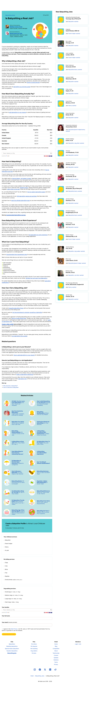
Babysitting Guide (10, 15)
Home (56, 644)
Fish (6, 572)
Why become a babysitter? (10, 385)
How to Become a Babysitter (17, 472)
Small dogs (12, 592)
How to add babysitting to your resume (24, 355)
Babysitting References (43, 492)
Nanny (6, 547)
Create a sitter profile (7, 324)
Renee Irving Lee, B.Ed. (16, 33)
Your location (5, 607)
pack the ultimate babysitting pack (20, 200)
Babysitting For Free (43, 512)
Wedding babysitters (12, 646)
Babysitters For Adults (18, 423)
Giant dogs (12, 602)
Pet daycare (34, 646)
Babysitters (12, 644)
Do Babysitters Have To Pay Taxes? (43, 443)
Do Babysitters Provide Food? (18, 502)
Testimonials (56, 653)
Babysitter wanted (73, 21)
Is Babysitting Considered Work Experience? (42, 453)
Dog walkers (34, 650)
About (56, 650)
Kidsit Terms (14, 629)
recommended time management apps (16, 254)
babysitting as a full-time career (21, 86)
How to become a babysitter (11, 387)
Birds (6, 569)
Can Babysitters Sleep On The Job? (18, 492)
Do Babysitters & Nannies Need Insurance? (18, 462)
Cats (6, 566)
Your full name (6, 616)
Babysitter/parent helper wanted (77, 263)
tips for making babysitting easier (36, 192)
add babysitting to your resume (17, 112)
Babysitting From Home (43, 502)
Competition (56, 648)
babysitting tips (22, 378)
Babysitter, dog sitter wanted (76, 143)
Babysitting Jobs (39, 676)
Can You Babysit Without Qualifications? (43, 462)
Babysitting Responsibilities (18, 433)
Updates (56, 657)
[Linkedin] (50, 669)
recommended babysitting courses (16, 215)
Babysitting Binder (18, 482)
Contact (56, 655)
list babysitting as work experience (38, 234)
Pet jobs (34, 653)
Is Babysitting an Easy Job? (18, 443)
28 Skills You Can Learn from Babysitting (36, 278)
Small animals (13, 579)
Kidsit (32, 676)
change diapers (16, 178)
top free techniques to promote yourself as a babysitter (27, 312)
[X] (45, 669)
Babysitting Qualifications (43, 413)
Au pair (7, 550)
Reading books (24, 187)
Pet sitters (34, 644)
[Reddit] (55, 669)
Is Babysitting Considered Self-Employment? (43, 433)
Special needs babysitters (12, 648)
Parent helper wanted (74, 33)
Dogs (6, 562)
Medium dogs (14, 595)
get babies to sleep (26, 178)
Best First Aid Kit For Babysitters (18, 413)
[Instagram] (34, 669)
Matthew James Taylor (16, 26)
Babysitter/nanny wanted (75, 69)
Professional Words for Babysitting (43, 423)
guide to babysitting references (24, 374)
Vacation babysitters (11, 650)
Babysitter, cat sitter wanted (76, 275)
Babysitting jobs (11, 653)
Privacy (56, 664)
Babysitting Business (43, 472)
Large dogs (13, 598)
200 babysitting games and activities (27, 196)
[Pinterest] (40, 669)
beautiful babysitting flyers (16, 308)
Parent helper (8, 543)
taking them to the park (13, 189)
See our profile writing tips (19, 318)
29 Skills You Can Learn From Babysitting (18, 403)
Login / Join (78, 644)
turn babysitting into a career (19, 336)
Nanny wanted (72, 105)
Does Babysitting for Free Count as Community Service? (17, 453)
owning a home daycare (33, 82)
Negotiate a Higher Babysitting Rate (42, 482)
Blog (56, 646)
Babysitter (8, 540)
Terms (56, 662)
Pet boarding (34, 648)
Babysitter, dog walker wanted (76, 251)
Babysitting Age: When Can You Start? (18, 512)
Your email (5, 622)
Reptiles (7, 576)
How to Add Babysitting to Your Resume (43, 403)
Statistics (56, 660)
